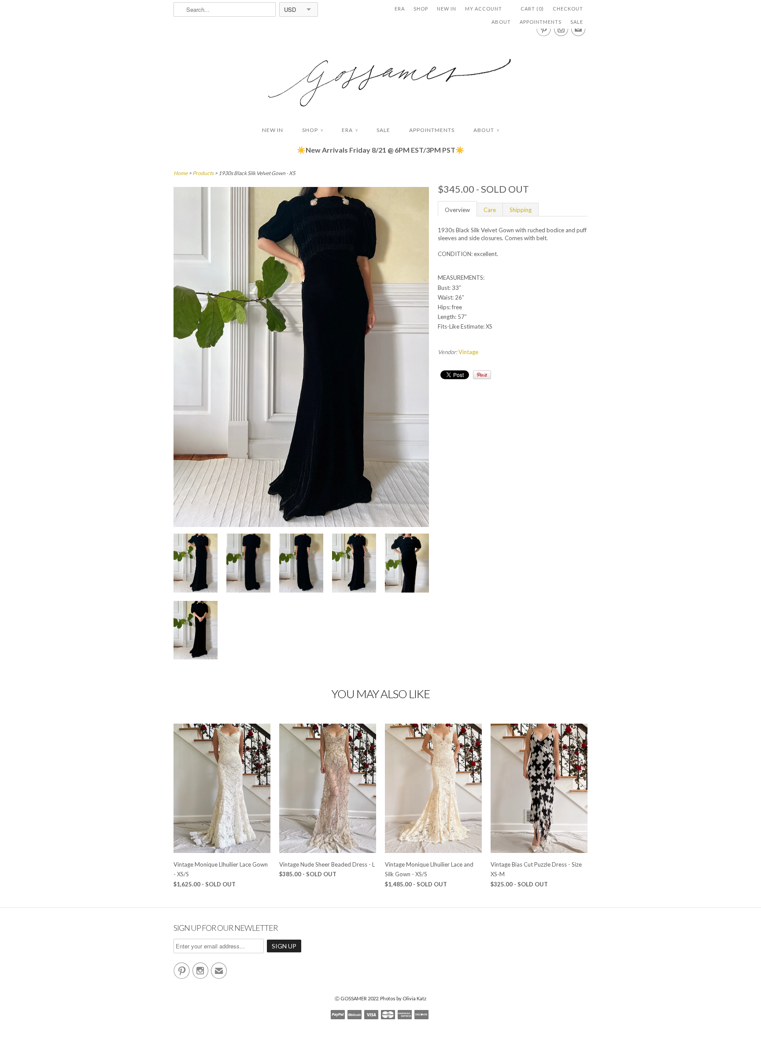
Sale (576, 22)
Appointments (541, 22)
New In (446, 8)
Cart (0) (532, 8)
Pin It (482, 374)
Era (400, 8)
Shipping (521, 209)
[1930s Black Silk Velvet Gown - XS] (196, 564)
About (501, 22)
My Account (483, 8)
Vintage (468, 351)
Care (490, 209)
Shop (421, 8)
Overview (457, 209)
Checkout (568, 8)
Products (203, 173)
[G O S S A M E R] (380, 74)
